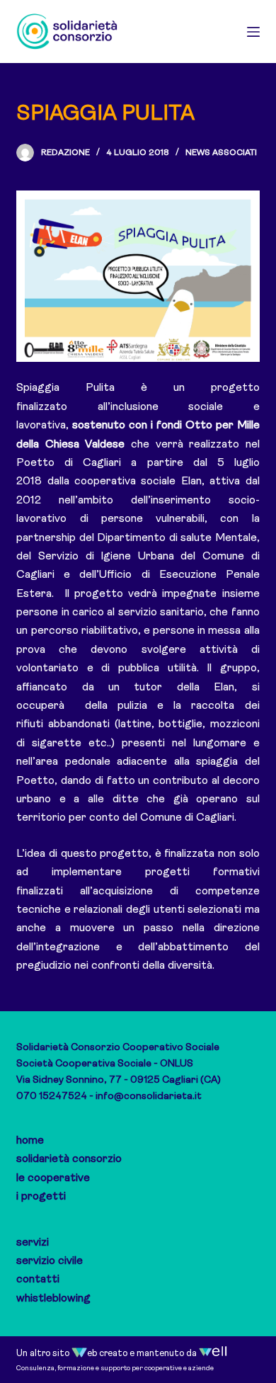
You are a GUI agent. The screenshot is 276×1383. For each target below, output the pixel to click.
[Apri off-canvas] (253, 31)
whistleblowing (53, 1298)
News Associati (221, 153)
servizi (32, 1242)
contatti (37, 1279)
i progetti (41, 1196)
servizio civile (49, 1261)
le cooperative (53, 1178)
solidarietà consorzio (69, 1159)
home (30, 1140)
